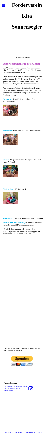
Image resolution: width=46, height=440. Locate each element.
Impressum (9, 432)
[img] (23, 43)
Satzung (39, 432)
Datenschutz (18, 432)
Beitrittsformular (29, 432)
